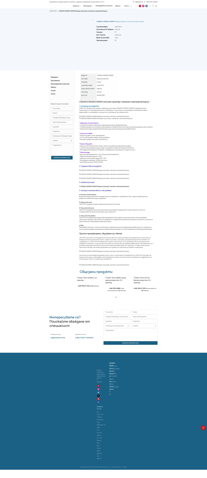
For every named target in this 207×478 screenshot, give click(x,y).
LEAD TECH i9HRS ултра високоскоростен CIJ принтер (116, 289)
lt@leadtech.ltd (139, 2)
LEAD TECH (53, 11)
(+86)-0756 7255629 (152, 2)
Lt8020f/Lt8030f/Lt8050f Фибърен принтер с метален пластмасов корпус (83, 11)
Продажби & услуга (80, 334)
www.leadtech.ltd (116, 467)
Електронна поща (55, 334)
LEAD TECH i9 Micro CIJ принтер (88, 286)
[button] (131, 6)
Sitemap (124, 467)
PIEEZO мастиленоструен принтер (114, 386)
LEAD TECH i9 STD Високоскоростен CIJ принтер (145, 289)
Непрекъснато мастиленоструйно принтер (114, 368)
